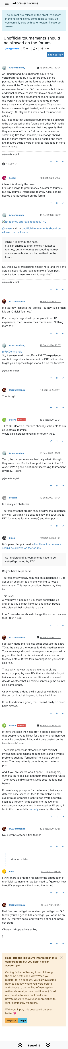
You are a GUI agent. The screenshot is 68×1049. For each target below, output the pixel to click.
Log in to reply (55, 54)
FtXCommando (17, 301)
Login (23, 1020)
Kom (11, 871)
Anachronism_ (17, 67)
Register (11, 1020)
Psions (13, 419)
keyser (12, 178)
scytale (13, 497)
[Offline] (5, 67)
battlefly (33, 809)
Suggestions (13, 48)
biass (12, 538)
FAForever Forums (24, 3)
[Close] (61, 958)
